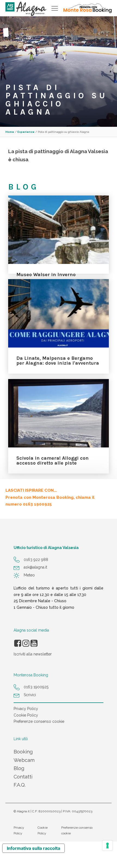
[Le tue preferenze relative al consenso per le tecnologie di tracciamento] (107, 845)
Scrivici (30, 695)
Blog (19, 768)
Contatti (23, 777)
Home (9, 131)
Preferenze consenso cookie (39, 721)
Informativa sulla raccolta (33, 848)
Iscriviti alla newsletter (33, 654)
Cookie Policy (26, 715)
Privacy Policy (26, 708)
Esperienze (26, 131)
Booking (23, 752)
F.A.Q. (20, 785)
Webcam (24, 760)
